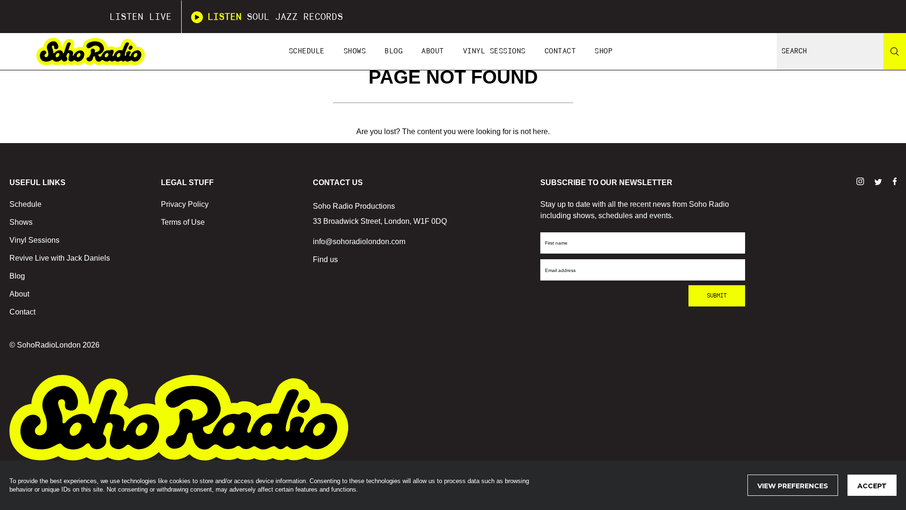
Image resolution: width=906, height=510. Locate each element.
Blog (394, 51)
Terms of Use (183, 222)
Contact (560, 51)
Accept (872, 486)
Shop (603, 51)
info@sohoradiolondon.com (359, 242)
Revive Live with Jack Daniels (59, 258)
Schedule (307, 51)
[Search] (894, 51)
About (432, 51)
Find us (325, 259)
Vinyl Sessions (494, 51)
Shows (355, 51)
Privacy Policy (185, 204)
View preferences (792, 486)
